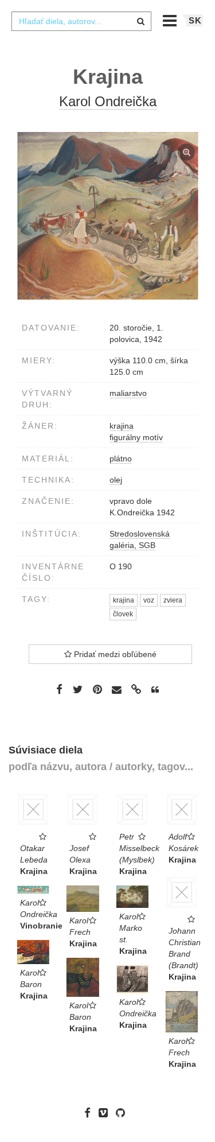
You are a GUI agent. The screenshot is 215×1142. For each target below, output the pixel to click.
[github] (123, 1112)
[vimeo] (106, 1112)
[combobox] (81, 21)
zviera (172, 600)
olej (116, 479)
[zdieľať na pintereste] (97, 689)
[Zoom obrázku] (107, 216)
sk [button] (195, 20)
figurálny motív (136, 437)
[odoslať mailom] (117, 690)
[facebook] (90, 1112)
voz (148, 600)
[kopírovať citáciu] (155, 690)
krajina (122, 425)
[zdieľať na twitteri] (78, 689)
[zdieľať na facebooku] (59, 689)
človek (123, 614)
